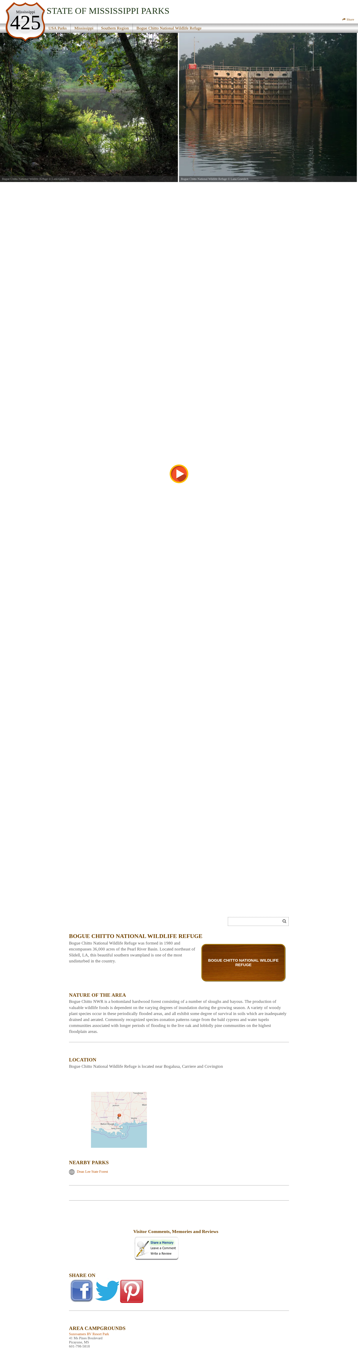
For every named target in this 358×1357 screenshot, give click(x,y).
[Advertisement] (100, 1234)
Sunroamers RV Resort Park (89, 1334)
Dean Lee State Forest (92, 1172)
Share (350, 19)
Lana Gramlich (60, 179)
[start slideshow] (179, 474)
